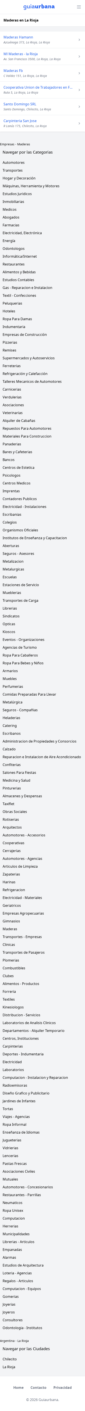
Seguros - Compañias (20, 710)
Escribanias (12, 514)
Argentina (7, 1341)
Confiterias (12, 764)
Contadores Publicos (20, 498)
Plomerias (11, 960)
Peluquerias (12, 303)
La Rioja (23, 1341)
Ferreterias (12, 365)
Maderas (23, 144)
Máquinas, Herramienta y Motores (31, 186)
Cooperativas (13, 843)
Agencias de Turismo (20, 647)
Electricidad (12, 1061)
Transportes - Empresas (22, 936)
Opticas (9, 624)
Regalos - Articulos (18, 1280)
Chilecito (10, 1359)
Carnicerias (12, 389)
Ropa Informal (14, 1124)
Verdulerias (12, 397)
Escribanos (12, 733)
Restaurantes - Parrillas (22, 1194)
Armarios (10, 670)
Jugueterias (12, 1140)
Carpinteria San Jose (20, 120)
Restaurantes (14, 264)
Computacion (14, 1218)
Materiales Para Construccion (27, 436)
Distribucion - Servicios (21, 1015)
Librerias (10, 608)
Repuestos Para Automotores (27, 428)
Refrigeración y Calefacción (25, 373)
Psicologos (11, 475)
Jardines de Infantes (19, 1101)
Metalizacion (13, 561)
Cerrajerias (12, 850)
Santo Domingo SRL (19, 104)
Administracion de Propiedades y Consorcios (39, 741)
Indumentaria (14, 326)
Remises (9, 350)
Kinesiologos (13, 1007)
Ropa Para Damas (17, 319)
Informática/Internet (20, 256)
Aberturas (11, 545)
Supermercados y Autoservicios (29, 358)
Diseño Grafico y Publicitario (26, 1093)
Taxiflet (8, 803)
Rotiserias (11, 819)
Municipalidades (16, 1234)
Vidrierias (10, 1148)
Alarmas (9, 1257)
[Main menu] (79, 7)
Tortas (8, 1108)
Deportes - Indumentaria (23, 1054)
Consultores (13, 1320)
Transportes (13, 170)
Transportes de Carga (20, 600)
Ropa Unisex (13, 1210)
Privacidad (62, 1387)
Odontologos (14, 248)
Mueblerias (12, 592)
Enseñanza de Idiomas (21, 1132)
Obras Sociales (15, 811)
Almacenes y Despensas (22, 796)
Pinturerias (12, 788)
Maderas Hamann (18, 37)
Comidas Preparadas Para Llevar (29, 694)
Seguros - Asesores (18, 553)
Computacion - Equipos (22, 1288)
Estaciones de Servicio (21, 584)
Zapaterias (11, 874)
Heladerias (11, 717)
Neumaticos (12, 1202)
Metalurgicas (13, 569)
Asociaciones (13, 405)
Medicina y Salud (16, 780)
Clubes (8, 975)
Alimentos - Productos (21, 983)
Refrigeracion (14, 889)
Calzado (9, 749)
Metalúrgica (12, 702)
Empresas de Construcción (25, 334)
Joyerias (9, 1304)
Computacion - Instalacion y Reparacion (35, 1077)
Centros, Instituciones (21, 1038)
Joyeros (9, 1312)
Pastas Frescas (15, 1163)
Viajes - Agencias (16, 1116)
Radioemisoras (15, 1085)
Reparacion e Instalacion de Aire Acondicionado (42, 756)
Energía (9, 240)
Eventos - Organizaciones (23, 639)
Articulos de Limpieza (20, 866)
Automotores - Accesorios (24, 835)
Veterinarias (13, 412)
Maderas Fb (13, 70)
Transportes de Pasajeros (24, 952)
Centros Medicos (17, 483)
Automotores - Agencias (22, 858)
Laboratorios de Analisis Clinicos (29, 1022)
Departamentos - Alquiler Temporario (34, 1030)
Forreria (9, 991)
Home (18, 1387)
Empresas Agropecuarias (23, 913)
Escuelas (10, 577)
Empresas (7, 144)
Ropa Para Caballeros (20, 655)
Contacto (38, 1387)
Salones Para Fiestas (19, 772)
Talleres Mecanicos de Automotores (32, 381)
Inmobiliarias (13, 201)
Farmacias (11, 225)
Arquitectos (12, 827)
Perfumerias (13, 686)
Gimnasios (11, 921)
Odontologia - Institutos (22, 1327)
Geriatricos (12, 905)
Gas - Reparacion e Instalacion (27, 287)
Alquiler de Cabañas (19, 420)
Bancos (9, 459)
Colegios (10, 522)
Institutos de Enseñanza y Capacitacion (35, 538)
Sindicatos (11, 616)
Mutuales (10, 1179)
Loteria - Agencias (17, 1273)
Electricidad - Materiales (22, 897)
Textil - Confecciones (19, 295)
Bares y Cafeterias (17, 451)
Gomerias (11, 1296)
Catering (10, 725)
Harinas (9, 882)
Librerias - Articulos (18, 1241)
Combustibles (14, 968)
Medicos (10, 209)
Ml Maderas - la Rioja (20, 53)
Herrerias (10, 1226)
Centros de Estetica (18, 467)
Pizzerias (10, 342)
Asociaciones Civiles (19, 1171)
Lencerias (10, 1155)
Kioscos (9, 631)
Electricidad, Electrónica (22, 232)
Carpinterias (13, 1046)
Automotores (14, 162)
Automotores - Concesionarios (28, 1187)
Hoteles (9, 311)
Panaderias (12, 444)
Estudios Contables (18, 279)
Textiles (9, 999)
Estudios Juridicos (17, 193)
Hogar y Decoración (19, 178)
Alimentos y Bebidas (19, 272)
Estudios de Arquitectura (23, 1265)
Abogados (11, 217)
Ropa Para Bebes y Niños (23, 663)
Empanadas (12, 1249)
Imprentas (11, 491)
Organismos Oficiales (20, 530)
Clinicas (9, 944)
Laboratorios (13, 1069)
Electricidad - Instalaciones (24, 506)
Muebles (10, 678)
